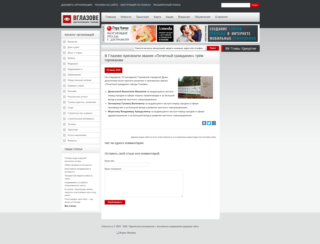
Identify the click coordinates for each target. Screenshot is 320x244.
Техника (72, 124)
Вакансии (184, 16)
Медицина (73, 63)
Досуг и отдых (75, 52)
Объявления (202, 16)
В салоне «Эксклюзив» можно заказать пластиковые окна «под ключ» (80, 192)
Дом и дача (73, 47)
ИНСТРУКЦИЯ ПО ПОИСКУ (135, 4)
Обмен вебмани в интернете (78, 165)
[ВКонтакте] (204, 123)
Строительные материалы (81, 118)
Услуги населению (77, 135)
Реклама (72, 91)
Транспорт (142, 16)
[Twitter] (209, 123)
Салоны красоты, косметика (82, 102)
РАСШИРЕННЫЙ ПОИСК (166, 4)
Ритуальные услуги (78, 96)
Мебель (72, 58)
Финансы (72, 140)
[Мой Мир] (214, 123)
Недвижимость (75, 69)
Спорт (71, 107)
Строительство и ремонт (80, 113)
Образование (74, 74)
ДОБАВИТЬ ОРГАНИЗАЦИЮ (76, 4)
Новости (126, 16)
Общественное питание (79, 80)
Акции (169, 16)
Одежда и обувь (76, 85)
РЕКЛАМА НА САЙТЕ (106, 4)
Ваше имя (109, 161)
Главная (111, 16)
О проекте (221, 16)
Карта (157, 16)
